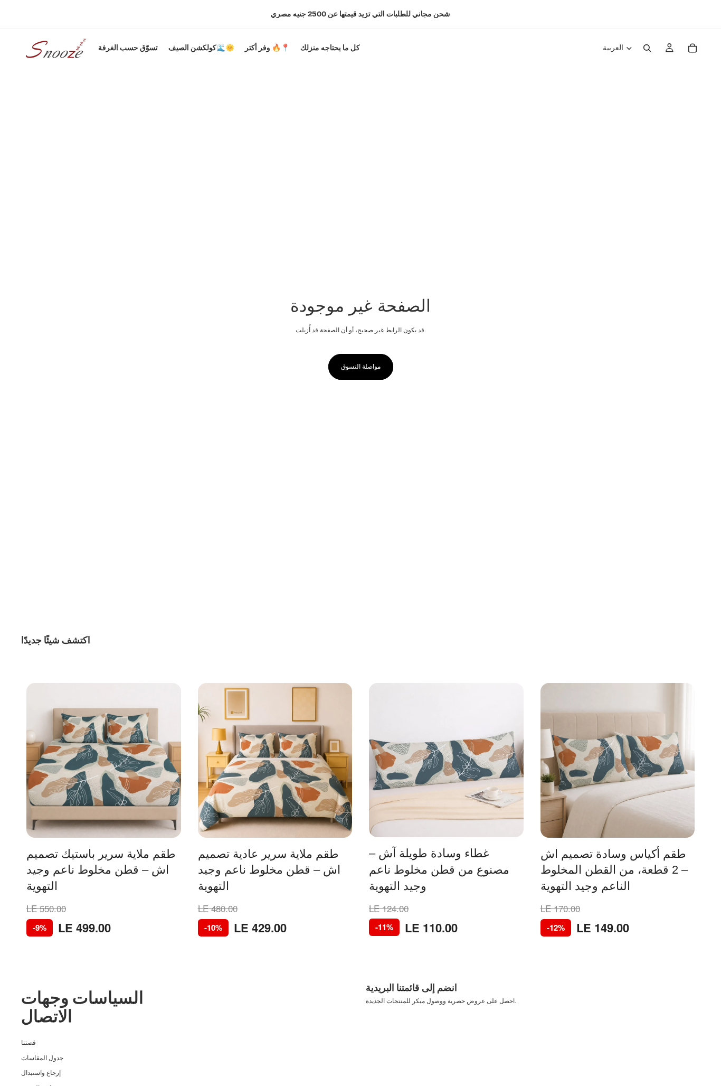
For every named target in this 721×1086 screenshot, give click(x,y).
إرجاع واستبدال (41, 1072)
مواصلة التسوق (361, 366)
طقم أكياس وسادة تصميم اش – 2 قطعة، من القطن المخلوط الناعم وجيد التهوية (614, 870)
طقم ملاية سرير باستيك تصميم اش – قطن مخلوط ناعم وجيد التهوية (101, 870)
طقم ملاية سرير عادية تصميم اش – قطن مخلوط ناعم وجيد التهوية (269, 870)
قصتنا (28, 1042)
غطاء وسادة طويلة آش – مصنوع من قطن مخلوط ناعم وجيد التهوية (439, 870)
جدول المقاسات (42, 1057)
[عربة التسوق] (692, 48)
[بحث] (647, 48)
